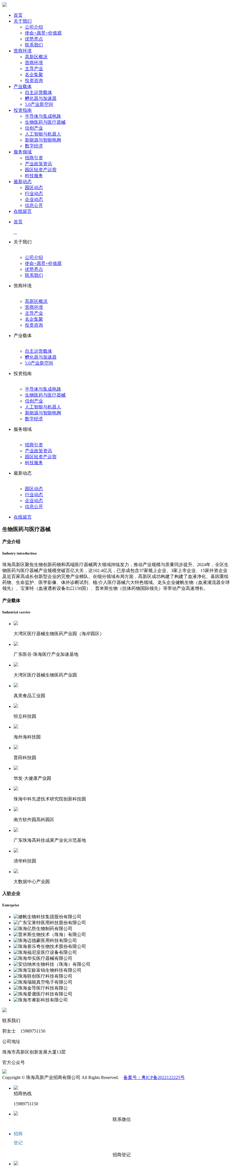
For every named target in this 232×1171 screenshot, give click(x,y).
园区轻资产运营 (41, 169)
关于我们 (23, 21)
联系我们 (34, 44)
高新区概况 (36, 56)
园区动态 (34, 187)
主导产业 (34, 68)
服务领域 (23, 151)
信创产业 (34, 128)
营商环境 (23, 50)
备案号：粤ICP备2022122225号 (154, 1077)
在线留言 (23, 211)
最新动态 (23, 181)
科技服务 (34, 175)
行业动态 (34, 193)
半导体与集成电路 (43, 116)
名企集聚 (34, 74)
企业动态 (34, 199)
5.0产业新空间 (39, 104)
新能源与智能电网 (43, 140)
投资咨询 (34, 80)
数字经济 (34, 146)
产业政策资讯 (38, 163)
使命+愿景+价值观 (43, 33)
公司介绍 (34, 27)
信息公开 (34, 205)
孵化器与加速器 (41, 98)
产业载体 (23, 86)
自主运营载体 (38, 92)
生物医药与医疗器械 (45, 122)
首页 (18, 15)
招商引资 (34, 157)
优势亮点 (34, 39)
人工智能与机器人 (43, 134)
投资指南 (23, 110)
